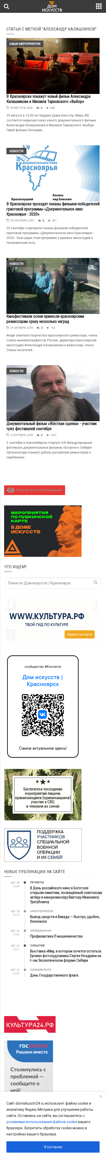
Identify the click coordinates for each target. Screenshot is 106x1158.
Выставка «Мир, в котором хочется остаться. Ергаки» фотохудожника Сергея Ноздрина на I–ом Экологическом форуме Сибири (66, 956)
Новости (16, 151)
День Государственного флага (54, 975)
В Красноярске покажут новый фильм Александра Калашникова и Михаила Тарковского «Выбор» (48, 99)
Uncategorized (42, 911)
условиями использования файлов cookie (41, 1122)
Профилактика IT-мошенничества (56, 936)
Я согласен (53, 1147)
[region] (53, 1125)
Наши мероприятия (25, 44)
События (37, 945)
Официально (40, 930)
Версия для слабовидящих (39, 490)
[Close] (101, 1096)
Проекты (37, 882)
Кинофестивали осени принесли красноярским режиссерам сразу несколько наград (45, 319)
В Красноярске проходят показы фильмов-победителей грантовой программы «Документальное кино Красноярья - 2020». (53, 209)
